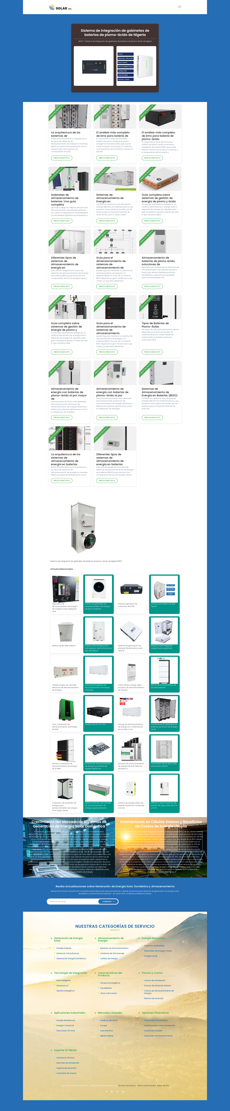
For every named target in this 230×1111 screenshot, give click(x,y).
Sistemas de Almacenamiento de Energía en (110, 198)
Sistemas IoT (62, 985)
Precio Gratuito (62, 158)
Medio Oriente (106, 1036)
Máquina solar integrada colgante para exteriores (161, 646)
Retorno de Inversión (153, 998)
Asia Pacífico (106, 1030)
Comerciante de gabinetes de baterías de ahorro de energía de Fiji (164, 727)
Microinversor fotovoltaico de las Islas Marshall (163, 686)
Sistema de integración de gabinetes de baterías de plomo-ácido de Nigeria (118, 41)
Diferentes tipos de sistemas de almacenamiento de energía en (64, 263)
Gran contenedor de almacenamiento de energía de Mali (64, 727)
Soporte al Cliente (65, 1050)
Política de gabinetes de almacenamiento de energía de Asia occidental (97, 606)
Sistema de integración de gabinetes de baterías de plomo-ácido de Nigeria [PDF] (86, 561)
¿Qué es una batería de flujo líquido (163, 605)
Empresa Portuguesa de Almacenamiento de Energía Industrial (97, 687)
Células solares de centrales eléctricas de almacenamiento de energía (65, 687)
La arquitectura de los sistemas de (65, 134)
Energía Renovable (153, 938)
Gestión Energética (65, 990)
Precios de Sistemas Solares (157, 985)
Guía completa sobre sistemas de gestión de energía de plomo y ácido (159, 198)
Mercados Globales (110, 1013)
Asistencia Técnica (65, 1057)
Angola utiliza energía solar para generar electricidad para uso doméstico (98, 648)
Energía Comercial (65, 1025)
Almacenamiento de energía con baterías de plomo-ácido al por (112, 392)
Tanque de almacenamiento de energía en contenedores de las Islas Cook (130, 727)
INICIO (80, 41)
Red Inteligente (63, 980)
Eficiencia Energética (110, 983)
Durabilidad (106, 988)
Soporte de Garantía (66, 1068)
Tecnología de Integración (70, 973)
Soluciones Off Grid (65, 1030)
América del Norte (108, 1020)
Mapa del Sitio (163, 1085)
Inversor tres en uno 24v (95, 724)
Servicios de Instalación (67, 1063)
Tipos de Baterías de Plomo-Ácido (155, 324)
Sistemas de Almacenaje (112, 953)
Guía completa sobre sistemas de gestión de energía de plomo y (66, 326)
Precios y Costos (152, 973)
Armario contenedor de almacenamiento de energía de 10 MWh (64, 766)
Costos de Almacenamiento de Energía (159, 992)
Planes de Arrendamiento (156, 1020)
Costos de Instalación (154, 980)
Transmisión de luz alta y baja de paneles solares (164, 764)
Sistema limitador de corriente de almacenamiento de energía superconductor (98, 805)
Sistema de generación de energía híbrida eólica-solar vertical (130, 648)
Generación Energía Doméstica (71, 958)
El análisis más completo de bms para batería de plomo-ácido (158, 136)
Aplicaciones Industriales (69, 1013)
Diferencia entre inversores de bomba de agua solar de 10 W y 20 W (164, 805)
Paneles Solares (63, 948)
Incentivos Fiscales (153, 1030)
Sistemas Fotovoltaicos (67, 953)
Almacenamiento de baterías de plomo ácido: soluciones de (158, 261)
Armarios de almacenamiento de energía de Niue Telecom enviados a (131, 766)
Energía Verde (150, 956)
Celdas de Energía (109, 958)
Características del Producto (110, 974)
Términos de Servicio (127, 1085)
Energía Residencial (65, 1020)
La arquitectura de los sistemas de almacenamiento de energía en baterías (65, 459)
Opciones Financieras (155, 1013)
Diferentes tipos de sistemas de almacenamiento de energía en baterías (110, 459)
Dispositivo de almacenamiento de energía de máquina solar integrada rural (64, 608)
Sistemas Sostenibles (154, 945)
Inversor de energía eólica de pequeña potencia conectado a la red (131, 805)
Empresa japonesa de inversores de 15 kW (127, 605)
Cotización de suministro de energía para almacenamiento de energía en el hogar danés (64, 807)
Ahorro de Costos (108, 993)
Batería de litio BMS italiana (63, 645)
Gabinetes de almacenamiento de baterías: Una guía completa (64, 200)
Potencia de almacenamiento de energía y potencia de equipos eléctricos (98, 766)
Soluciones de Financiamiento (158, 1036)
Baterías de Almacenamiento (114, 948)
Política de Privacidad (146, 1085)
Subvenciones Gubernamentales (159, 1025)
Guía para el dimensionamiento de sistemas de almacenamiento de (111, 263)
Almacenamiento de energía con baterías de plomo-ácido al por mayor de (69, 394)
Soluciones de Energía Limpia (158, 951)
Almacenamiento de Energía (111, 939)
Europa (103, 1025)
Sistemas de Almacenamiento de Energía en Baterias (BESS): (160, 392)
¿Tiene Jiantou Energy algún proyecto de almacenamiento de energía (131, 687)
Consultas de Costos (66, 1073)
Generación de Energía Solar (68, 939)
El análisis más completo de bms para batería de (113, 134)
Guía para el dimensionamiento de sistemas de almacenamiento (111, 328)
